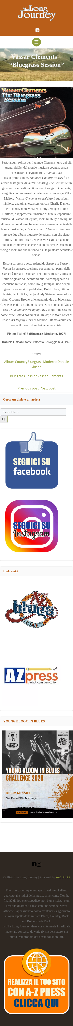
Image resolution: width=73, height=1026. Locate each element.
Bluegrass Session (24, 376)
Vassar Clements (50, 376)
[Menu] (36, 42)
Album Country (15, 362)
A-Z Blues (63, 877)
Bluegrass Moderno (42, 362)
